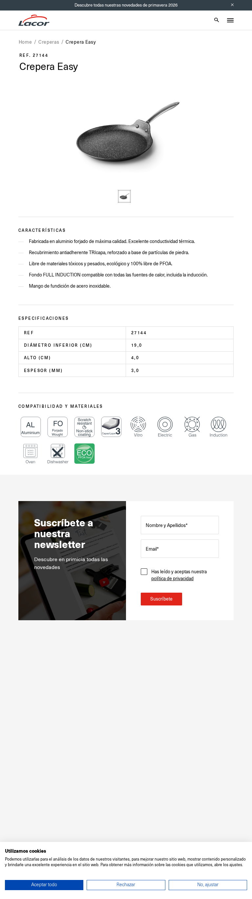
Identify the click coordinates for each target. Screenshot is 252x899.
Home (25, 42)
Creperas (48, 42)
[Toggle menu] (230, 20)
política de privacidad (172, 578)
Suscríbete (161, 599)
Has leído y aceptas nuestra (179, 575)
